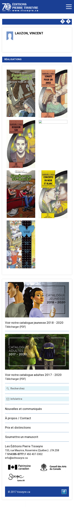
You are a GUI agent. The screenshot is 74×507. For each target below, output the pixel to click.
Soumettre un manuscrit (21, 437)
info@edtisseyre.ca (16, 457)
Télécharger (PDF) (15, 326)
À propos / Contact (18, 418)
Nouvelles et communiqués (23, 409)
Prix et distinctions (18, 427)
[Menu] (69, 6)
